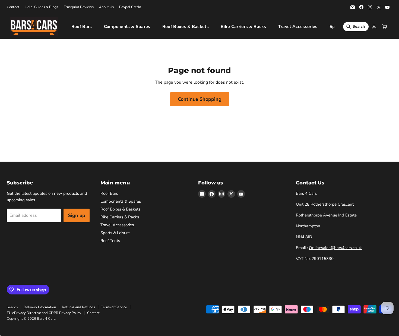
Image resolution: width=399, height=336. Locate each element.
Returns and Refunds (78, 307)
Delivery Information (40, 307)
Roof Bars (81, 27)
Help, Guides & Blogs (41, 7)
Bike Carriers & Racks (243, 27)
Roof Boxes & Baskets (185, 27)
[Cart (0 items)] (384, 27)
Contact (13, 7)
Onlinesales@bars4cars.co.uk (335, 247)
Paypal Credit (130, 7)
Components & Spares (127, 27)
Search (12, 307)
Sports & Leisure (115, 232)
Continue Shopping (199, 99)
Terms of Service (114, 307)
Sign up (76, 215)
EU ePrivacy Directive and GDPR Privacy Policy (44, 312)
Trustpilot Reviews (79, 7)
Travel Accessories (298, 27)
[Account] (374, 27)
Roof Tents (110, 240)
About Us (106, 7)
